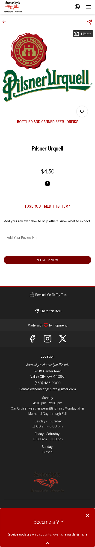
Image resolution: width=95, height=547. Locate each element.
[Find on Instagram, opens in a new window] (47, 339)
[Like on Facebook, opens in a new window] (32, 339)
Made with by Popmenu (35, 325)
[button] (5, 21)
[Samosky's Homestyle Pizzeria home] (24, 7)
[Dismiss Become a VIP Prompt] (87, 515)
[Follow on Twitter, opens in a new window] (63, 339)
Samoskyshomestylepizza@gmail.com (47, 388)
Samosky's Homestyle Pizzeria (47, 482)
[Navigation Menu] (89, 7)
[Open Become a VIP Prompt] (47, 543)
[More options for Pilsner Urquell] (82, 111)
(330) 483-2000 (48, 382)
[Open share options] (89, 22)
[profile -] (77, 6)
